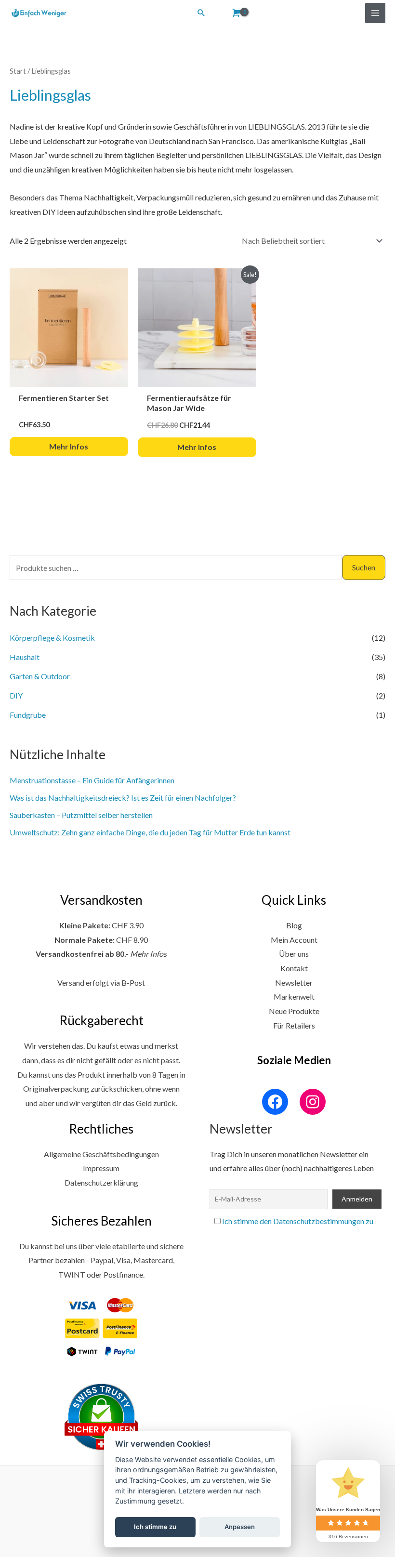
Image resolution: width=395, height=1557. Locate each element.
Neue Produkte (294, 1011)
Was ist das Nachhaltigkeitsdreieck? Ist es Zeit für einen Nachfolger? (123, 797)
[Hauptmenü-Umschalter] (375, 13)
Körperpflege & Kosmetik (52, 637)
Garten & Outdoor (40, 676)
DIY (16, 695)
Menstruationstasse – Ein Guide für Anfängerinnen (92, 780)
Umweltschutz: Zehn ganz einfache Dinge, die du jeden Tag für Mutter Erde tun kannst (150, 832)
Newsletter (294, 982)
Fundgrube (28, 714)
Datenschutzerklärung (101, 1182)
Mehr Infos (148, 953)
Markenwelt (294, 996)
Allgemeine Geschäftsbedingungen (101, 1154)
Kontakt (294, 968)
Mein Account (294, 939)
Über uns (294, 953)
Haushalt (25, 656)
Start (18, 70)
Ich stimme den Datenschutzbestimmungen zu (297, 1221)
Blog (294, 925)
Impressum (101, 1168)
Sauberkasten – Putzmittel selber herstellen (81, 814)
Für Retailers (294, 1025)
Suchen (363, 567)
